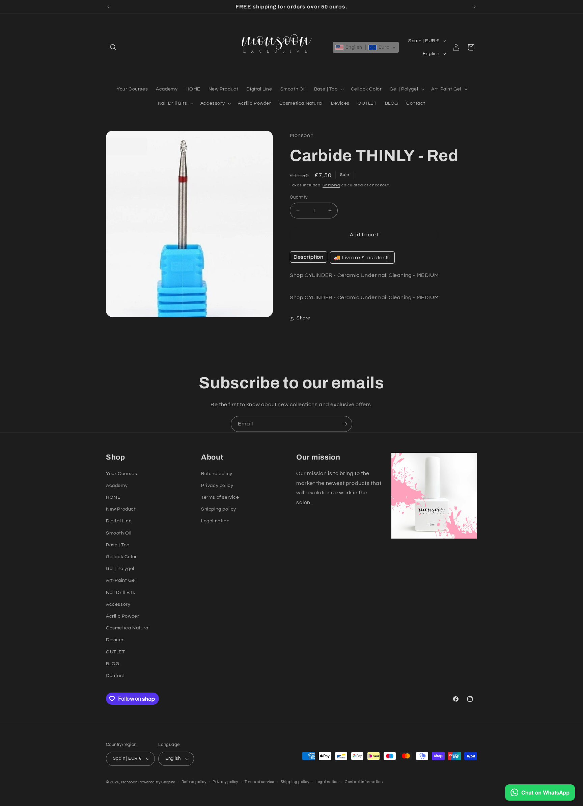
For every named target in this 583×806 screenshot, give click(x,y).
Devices (115, 640)
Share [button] (303, 318)
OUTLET (115, 652)
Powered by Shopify (156, 782)
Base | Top (118, 545)
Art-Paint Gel (121, 580)
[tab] (308, 257)
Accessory (118, 604)
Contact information (364, 782)
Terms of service (220, 497)
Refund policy (216, 473)
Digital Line (119, 521)
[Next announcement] (474, 6)
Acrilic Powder (122, 616)
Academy (117, 485)
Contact (115, 675)
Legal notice (215, 521)
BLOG (112, 663)
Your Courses (121, 473)
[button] (113, 47)
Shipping (331, 185)
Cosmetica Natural (127, 628)
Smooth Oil (119, 533)
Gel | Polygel (120, 568)
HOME (113, 497)
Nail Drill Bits (120, 592)
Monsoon (130, 782)
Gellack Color (121, 556)
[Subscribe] (344, 424)
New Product (121, 509)
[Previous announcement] (108, 6)
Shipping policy (218, 509)
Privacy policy (217, 485)
